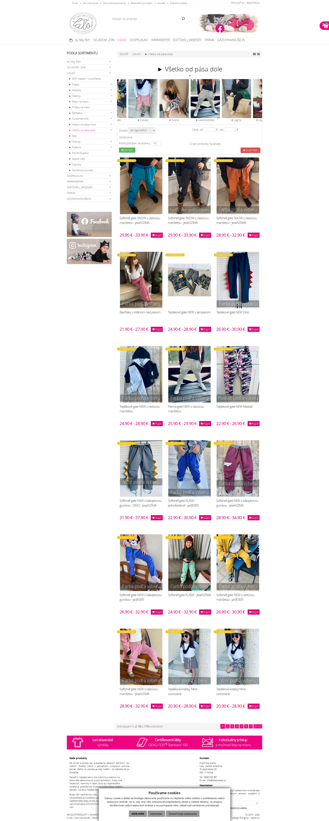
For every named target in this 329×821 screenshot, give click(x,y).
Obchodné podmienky (114, 3)
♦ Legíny (236, 120)
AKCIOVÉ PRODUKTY (77, 814)
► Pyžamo (75, 147)
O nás (75, 3)
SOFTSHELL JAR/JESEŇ (187, 40)
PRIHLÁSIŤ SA (237, 3)
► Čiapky (74, 84)
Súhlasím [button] (138, 813)
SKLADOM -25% (103, 40)
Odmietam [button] (156, 813)
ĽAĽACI (121, 40)
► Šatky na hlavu (78, 101)
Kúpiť (158, 235)
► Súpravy (75, 164)
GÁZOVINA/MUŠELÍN (231, 40)
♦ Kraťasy (143, 120)
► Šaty (73, 135)
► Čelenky (75, 96)
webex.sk (255, 817)
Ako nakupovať (90, 3)
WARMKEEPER (160, 40)
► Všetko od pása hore (82, 124)
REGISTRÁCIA (253, 3)
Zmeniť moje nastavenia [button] (183, 813)
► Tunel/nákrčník (79, 118)
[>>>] (258, 726)
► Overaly (75, 141)
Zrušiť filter (251, 150)
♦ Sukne (174, 120)
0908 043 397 (210, 777)
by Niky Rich (82, 40)
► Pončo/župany (79, 153)
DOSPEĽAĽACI (139, 40)
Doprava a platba (178, 3)
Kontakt (161, 3)
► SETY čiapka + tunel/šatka (85, 78)
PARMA (209, 40)
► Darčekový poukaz (81, 170)
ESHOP (124, 54)
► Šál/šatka (75, 113)
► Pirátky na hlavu (79, 107)
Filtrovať (128, 150)
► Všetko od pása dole (82, 130)
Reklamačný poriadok (141, 3)
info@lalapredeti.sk (216, 780)
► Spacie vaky (77, 158)
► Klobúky (75, 90)
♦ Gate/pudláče (205, 120)
